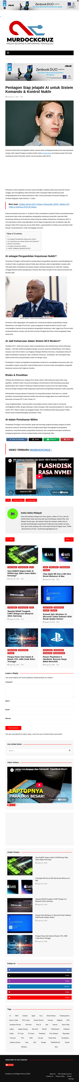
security (40, 1038)
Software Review (15, 1042)
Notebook (66, 1029)
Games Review (39, 1020)
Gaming (50, 1020)
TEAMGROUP (55, 1042)
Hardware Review (15, 1024)
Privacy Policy (60, 1076)
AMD (16, 1016)
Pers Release (54, 1033)
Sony (26, 1042)
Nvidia (11, 1033)
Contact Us (49, 1076)
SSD (34, 1042)
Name (7, 701)
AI (8, 500)
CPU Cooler (26, 1020)
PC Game (31, 1033)
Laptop (11, 1029)
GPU (31, 567)
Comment (9, 682)
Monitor (44, 1029)
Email (7, 709)
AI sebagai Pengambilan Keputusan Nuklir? (22, 239)
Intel (46, 1024)
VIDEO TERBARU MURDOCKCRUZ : (19, 248)
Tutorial (67, 1042)
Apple (45, 567)
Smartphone (65, 1038)
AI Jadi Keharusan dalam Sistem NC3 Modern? (23, 241)
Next (67, 539)
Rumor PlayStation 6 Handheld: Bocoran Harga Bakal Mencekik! (55, 659)
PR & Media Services (65, 1074)
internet (55, 1024)
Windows (53, 610)
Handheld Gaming (59, 653)
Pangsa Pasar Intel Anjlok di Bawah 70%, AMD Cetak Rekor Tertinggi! (21, 659)
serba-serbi (32, 500)
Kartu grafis (65, 1024)
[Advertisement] (39, 173)
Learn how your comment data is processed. (47, 734)
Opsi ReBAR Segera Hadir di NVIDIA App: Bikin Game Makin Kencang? (21, 573)
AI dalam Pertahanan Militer (17, 246)
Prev (11, 539)
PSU (22, 1038)
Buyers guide (13, 1020)
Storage (43, 1042)
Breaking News (23, 567)
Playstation (66, 1033)
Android (25, 1016)
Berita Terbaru (18, 500)
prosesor (13, 1038)
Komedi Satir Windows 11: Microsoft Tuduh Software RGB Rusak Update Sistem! (57, 616)
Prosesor (46, 570)
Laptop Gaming (23, 1029)
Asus (41, 1016)
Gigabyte (59, 1020)
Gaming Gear (47, 653)
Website (8, 718)
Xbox (56, 1047)
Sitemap (71, 1079)
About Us (53, 1074)
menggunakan (47, 153)
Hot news (28, 1024)
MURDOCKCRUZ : (41, 449)
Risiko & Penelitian (14, 244)
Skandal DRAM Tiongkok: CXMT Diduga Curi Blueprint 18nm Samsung (20, 613)
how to (38, 1024)
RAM (31, 607)
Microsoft (35, 1029)
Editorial (46, 610)
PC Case (21, 1033)
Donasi (69, 1076)
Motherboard (55, 1029)
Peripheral (42, 1033)
